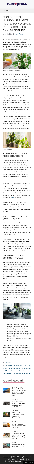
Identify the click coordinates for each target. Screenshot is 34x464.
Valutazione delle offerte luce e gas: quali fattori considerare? (18, 415)
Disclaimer (18, 461)
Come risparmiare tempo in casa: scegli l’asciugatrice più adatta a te (18, 404)
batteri (13, 197)
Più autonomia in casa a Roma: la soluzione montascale (18, 446)
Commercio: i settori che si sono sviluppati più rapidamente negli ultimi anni (18, 436)
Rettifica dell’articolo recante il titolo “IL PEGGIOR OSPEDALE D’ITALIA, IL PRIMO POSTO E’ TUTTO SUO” (19, 391)
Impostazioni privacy (28, 462)
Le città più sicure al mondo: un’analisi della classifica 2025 (19, 425)
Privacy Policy (9, 461)
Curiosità (8, 362)
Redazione (25, 461)
